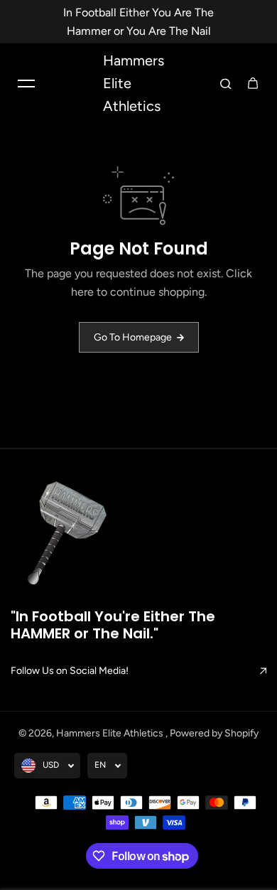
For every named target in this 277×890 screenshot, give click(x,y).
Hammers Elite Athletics (110, 733)
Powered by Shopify (214, 733)
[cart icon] (252, 83)
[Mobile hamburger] (26, 83)
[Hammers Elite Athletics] (69, 536)
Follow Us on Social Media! (70, 671)
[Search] (225, 83)
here (82, 292)
